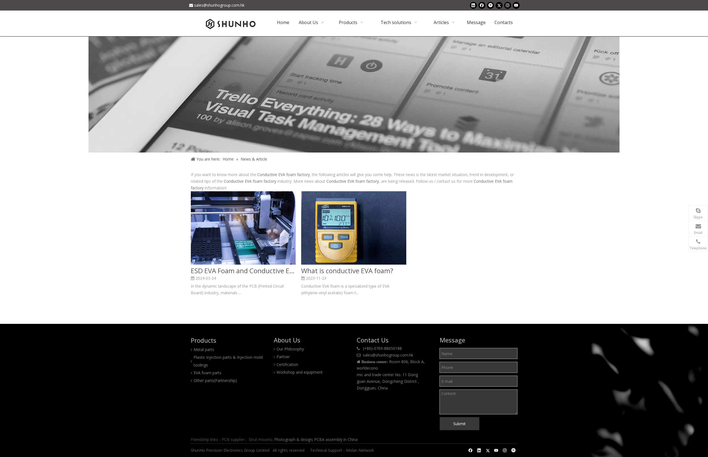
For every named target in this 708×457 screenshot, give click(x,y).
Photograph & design (293, 439)
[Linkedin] (473, 5)
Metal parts (204, 349)
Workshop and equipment (300, 372)
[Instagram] (507, 5)
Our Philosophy (290, 349)
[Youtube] (516, 5)
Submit (459, 423)
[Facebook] (481, 5)
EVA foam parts (208, 372)
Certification (287, 364)
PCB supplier (233, 439)
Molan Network (360, 450)
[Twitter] (499, 5)
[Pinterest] (490, 5)
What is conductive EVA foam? (347, 271)
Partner (283, 356)
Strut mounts (260, 439)
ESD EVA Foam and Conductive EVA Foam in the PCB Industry (243, 271)
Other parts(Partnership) (215, 380)
